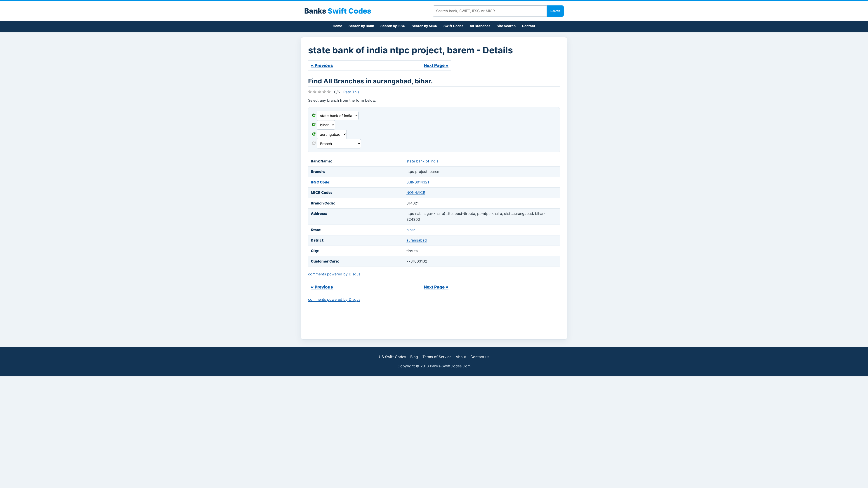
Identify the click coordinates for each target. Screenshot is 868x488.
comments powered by (334, 274)
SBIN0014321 (417, 182)
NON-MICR (415, 192)
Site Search (506, 26)
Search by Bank (361, 26)
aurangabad (416, 240)
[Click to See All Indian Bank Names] (314, 115)
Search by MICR (424, 26)
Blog (414, 356)
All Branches (480, 26)
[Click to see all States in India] (314, 134)
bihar (410, 230)
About (461, 356)
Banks (337, 11)
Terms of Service (436, 356)
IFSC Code (320, 182)
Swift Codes (453, 26)
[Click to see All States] (314, 125)
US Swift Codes (392, 356)
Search (555, 11)
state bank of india (422, 161)
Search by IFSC (392, 26)
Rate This (351, 92)
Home (337, 26)
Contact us (479, 356)
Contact (528, 26)
